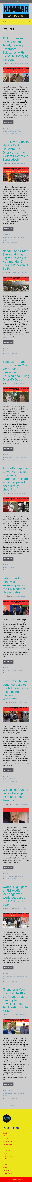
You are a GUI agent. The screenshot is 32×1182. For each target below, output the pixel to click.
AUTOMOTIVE (7, 1144)
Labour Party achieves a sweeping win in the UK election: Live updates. (14, 585)
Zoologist (23, 457)
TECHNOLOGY (8, 1156)
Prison (17, 457)
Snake (7, 131)
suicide (11, 567)
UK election (18, 670)
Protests (17, 237)
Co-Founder (9, 1093)
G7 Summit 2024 (10, 976)
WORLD (7, 128)
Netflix (5, 1096)
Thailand (13, 131)
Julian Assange (10, 876)
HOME (5, 1133)
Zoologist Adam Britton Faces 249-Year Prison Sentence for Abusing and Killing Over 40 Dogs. (16, 370)
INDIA (7, 973)
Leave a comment (11, 133)
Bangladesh (9, 237)
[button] (30, 22)
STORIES (6, 1153)
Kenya (7, 779)
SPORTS (5, 1147)
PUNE (5, 1159)
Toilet (19, 131)
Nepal (7, 351)
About (5, 1164)
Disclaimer (6, 1170)
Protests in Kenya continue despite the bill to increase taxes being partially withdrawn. (15, 690)
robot (7, 567)
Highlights (20, 976)
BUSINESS (6, 1150)
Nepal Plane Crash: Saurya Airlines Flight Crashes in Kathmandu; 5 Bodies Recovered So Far (16, 259)
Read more (8, 122)
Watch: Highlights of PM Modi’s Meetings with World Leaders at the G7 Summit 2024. (15, 895)
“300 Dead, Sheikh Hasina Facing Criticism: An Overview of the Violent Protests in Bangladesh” (16, 150)
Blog (6, 1090)
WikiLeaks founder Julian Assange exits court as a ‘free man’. (15, 795)
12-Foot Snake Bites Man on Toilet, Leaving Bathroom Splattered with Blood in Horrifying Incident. (16, 48)
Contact (5, 1167)
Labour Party (9, 670)
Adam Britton (9, 457)
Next (13, 1106)
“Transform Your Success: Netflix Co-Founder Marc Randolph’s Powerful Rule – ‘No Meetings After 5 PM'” (16, 1000)
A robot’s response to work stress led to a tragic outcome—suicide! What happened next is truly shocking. (16, 478)
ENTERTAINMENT (9, 1142)
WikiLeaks (19, 876)
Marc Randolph (19, 1093)
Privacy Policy (7, 1173)
